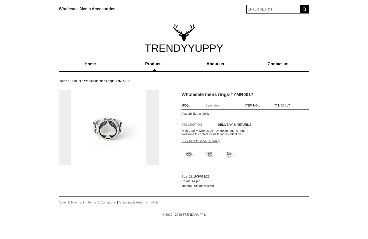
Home (90, 64)
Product (152, 64)
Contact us (278, 64)
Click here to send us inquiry (200, 141)
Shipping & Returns (133, 202)
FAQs (154, 202)
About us (215, 64)
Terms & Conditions (101, 202)
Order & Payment (71, 202)
